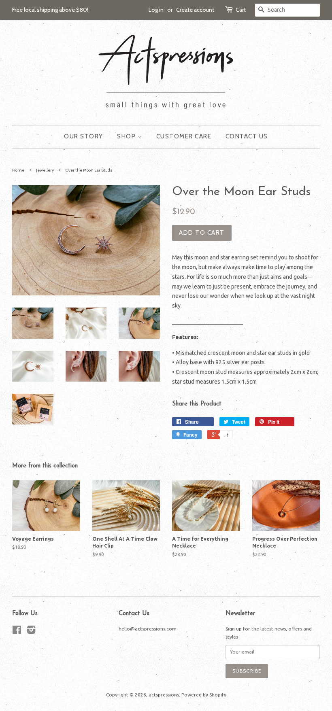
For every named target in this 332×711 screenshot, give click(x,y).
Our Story (83, 136)
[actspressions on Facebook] (16, 631)
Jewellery (45, 170)
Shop (127, 136)
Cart (241, 9)
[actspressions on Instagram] (31, 631)
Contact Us (247, 136)
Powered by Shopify (203, 694)
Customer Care (184, 136)
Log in (156, 9)
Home (18, 170)
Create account (195, 9)
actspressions (164, 694)
